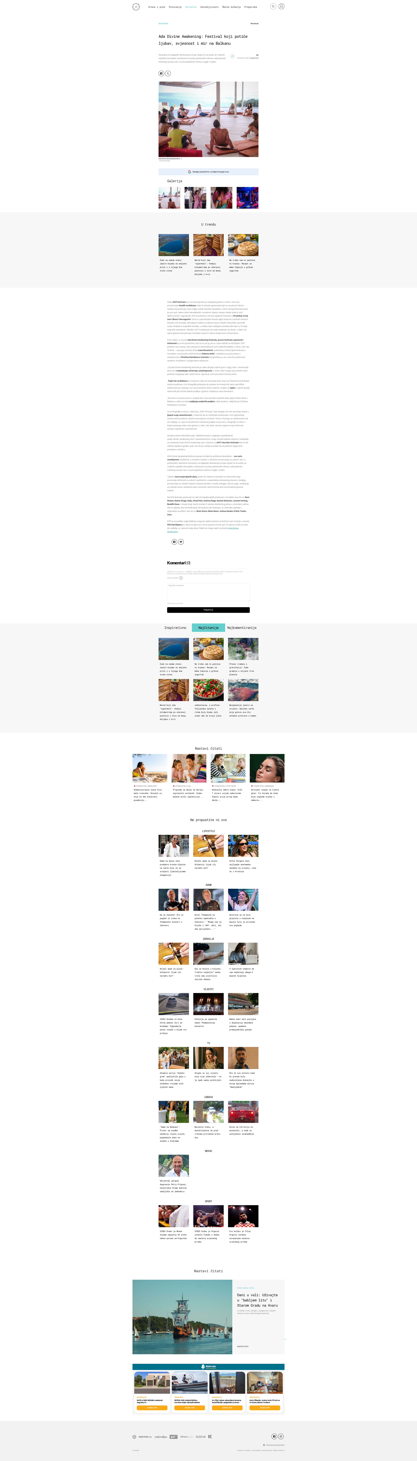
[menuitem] (281, 6)
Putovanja (175, 6)
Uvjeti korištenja (256, 1450)
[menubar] (281, 6)
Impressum (240, 1450)
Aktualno (191, 6)
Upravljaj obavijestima (275, 1445)
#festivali (254, 24)
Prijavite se (208, 610)
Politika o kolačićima (279, 1450)
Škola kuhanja (231, 6)
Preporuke (250, 6)
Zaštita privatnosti (267, 1450)
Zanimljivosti (209, 6)
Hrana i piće (156, 6)
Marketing (248, 1450)
